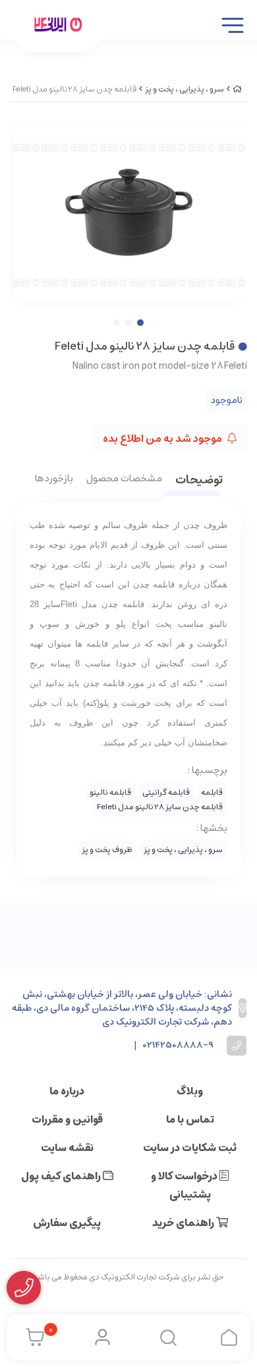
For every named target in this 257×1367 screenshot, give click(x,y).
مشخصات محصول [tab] (124, 479)
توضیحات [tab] (199, 481)
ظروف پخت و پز (107, 850)
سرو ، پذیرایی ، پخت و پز (184, 89)
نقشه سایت (67, 1148)
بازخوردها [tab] (54, 479)
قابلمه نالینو (110, 792)
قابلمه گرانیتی (166, 792)
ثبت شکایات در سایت (190, 1148)
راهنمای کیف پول (62, 1176)
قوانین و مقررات (67, 1119)
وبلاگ (190, 1091)
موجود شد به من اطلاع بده (163, 438)
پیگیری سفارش (67, 1223)
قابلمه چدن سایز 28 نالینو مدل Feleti (160, 807)
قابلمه (212, 792)
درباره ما (66, 1091)
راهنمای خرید (184, 1223)
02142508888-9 (178, 1045)
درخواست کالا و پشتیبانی (185, 1185)
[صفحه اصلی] (237, 89)
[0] (32, 1337)
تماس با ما (190, 1119)
